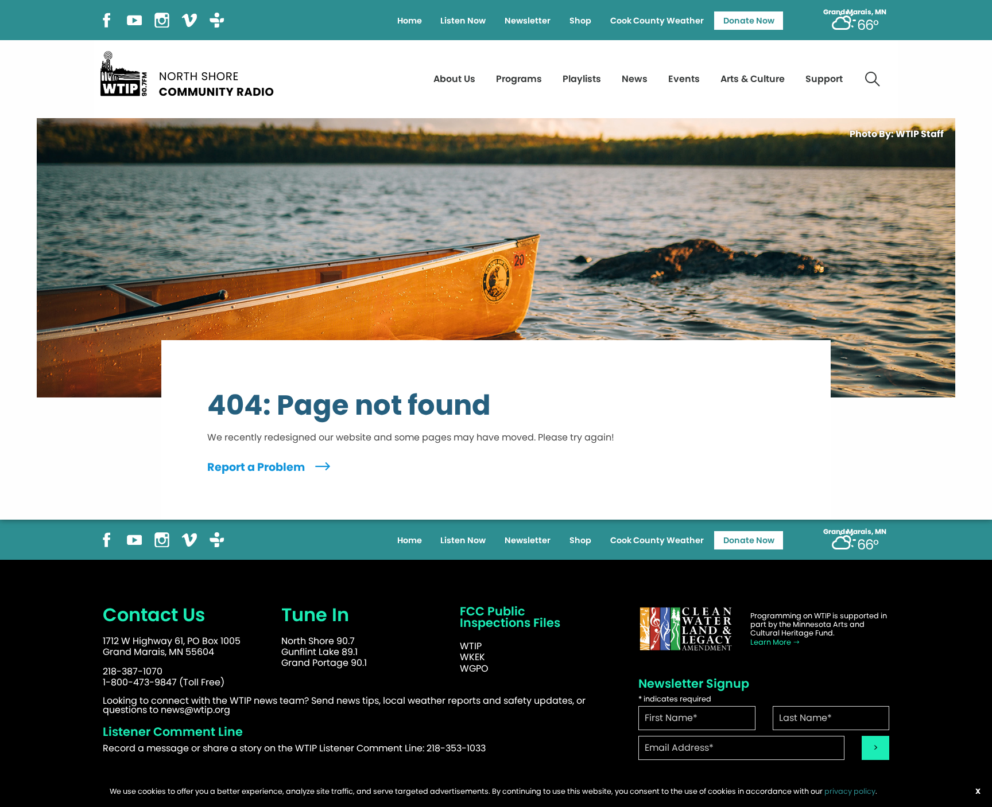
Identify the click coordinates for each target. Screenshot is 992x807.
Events (684, 78)
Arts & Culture (752, 78)
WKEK (472, 657)
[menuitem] (409, 20)
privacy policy (849, 791)
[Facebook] (106, 19)
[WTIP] (190, 72)
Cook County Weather (657, 20)
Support (824, 78)
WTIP (471, 646)
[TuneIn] (217, 19)
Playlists (582, 78)
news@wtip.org (195, 709)
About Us (454, 78)
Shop (580, 20)
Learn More (771, 642)
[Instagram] (162, 19)
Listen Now (463, 20)
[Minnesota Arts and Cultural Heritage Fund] (685, 629)
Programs (519, 78)
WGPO (474, 668)
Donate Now (748, 20)
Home (409, 20)
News (635, 78)
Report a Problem (257, 467)
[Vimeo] (189, 19)
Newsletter (528, 20)
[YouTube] (134, 19)
